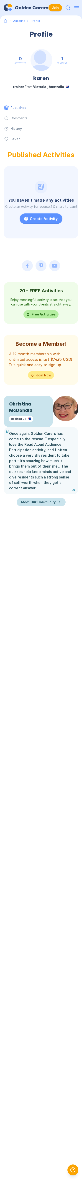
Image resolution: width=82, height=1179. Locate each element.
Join (55, 8)
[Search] (68, 8)
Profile (35, 21)
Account (19, 21)
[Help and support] (72, 1169)
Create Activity (44, 218)
